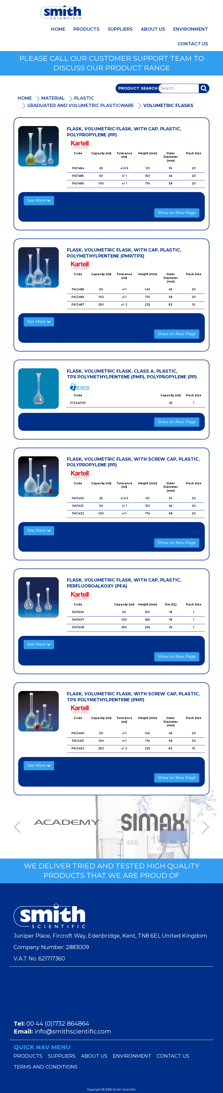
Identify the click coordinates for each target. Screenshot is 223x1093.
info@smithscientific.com (73, 1031)
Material (53, 98)
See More (37, 200)
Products (86, 29)
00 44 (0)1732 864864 (57, 1023)
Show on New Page (177, 212)
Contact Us (193, 43)
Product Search (137, 88)
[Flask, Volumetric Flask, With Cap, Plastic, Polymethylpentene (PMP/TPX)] (38, 267)
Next (204, 827)
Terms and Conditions (46, 1067)
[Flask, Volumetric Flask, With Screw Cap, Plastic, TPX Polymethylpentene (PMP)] (38, 711)
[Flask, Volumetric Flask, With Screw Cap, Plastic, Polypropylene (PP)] (38, 476)
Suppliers (120, 29)
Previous (19, 827)
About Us (153, 29)
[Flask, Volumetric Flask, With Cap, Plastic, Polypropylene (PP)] (38, 146)
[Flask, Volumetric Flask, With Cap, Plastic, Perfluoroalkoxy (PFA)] (38, 597)
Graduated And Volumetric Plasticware (80, 105)
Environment (190, 29)
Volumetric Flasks (168, 105)
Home (58, 29)
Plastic (84, 98)
